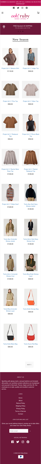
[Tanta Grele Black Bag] (10, 332)
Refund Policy (20, 403)
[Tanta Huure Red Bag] (30, 332)
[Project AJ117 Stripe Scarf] (10, 192)
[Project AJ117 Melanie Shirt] (10, 56)
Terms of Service (20, 411)
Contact (20, 414)
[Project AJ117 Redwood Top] (10, 122)
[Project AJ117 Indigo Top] (30, 56)
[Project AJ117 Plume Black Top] (30, 122)
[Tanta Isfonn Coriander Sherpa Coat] (10, 262)
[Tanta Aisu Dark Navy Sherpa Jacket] (30, 192)
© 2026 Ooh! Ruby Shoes (20, 453)
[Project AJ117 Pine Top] (10, 89)
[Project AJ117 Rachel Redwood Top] (30, 157)
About (20, 400)
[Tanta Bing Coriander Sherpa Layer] (10, 297)
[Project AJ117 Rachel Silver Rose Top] (10, 157)
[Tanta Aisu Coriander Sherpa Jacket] (10, 227)
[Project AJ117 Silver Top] (30, 89)
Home (20, 398)
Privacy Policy (20, 408)
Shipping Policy (20, 406)
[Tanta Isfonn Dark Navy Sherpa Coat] (30, 227)
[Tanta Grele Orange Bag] (30, 297)
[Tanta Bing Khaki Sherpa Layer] (30, 262)
